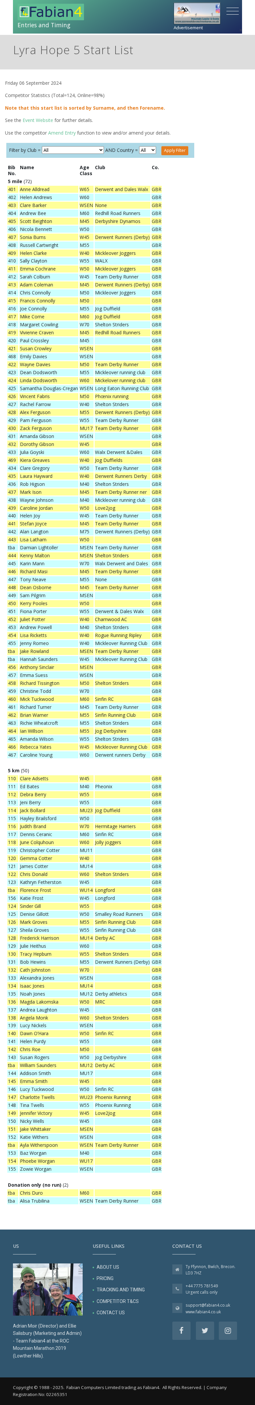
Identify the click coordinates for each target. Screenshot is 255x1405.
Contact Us (111, 1312)
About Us (108, 1267)
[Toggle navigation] (232, 11)
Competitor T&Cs (118, 1301)
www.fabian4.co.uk (203, 1312)
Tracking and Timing (121, 1289)
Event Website (38, 120)
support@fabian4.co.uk (208, 1305)
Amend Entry (62, 133)
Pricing (105, 1278)
